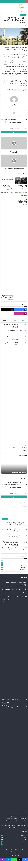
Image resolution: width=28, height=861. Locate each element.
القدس (13, 820)
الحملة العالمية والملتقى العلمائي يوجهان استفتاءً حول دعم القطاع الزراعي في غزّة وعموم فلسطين (10, 542)
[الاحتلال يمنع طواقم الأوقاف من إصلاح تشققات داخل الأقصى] (23, 549)
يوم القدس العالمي (7, 827)
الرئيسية (24, 11)
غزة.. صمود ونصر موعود (13, 446)
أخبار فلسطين (19, 11)
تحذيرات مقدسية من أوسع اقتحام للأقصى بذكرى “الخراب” (7, 186)
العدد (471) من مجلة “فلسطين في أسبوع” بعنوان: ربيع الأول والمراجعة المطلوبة (14, 471)
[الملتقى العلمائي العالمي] (21, 6)
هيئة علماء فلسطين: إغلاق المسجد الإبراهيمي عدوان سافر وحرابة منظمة (21, 186)
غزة (2, 825)
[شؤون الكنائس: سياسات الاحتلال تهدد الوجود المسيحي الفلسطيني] (21, 195)
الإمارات (20, 816)
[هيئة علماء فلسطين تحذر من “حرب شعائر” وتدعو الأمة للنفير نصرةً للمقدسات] (7, 243)
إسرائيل (23, 90)
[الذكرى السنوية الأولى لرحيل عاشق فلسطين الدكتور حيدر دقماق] (14, 598)
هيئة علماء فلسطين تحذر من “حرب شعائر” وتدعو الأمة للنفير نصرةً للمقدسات (7, 296)
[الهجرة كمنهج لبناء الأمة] (14, 708)
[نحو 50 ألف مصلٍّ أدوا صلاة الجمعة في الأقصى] (23, 326)
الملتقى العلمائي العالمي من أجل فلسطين (19, 825)
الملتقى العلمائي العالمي (22, 822)
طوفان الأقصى (7, 825)
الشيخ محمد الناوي (23, 820)
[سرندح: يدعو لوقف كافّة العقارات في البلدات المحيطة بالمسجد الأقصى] (5, 757)
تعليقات (4, 320)
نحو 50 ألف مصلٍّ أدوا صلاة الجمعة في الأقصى (10, 325)
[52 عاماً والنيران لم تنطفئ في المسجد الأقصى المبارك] (23, 530)
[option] (14, 466)
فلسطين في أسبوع (22, 565)
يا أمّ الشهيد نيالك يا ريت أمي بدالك (10, 343)
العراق (17, 820)
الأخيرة (14, 320)
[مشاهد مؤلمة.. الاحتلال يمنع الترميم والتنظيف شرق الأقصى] (23, 536)
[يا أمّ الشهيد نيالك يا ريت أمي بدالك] (23, 393)
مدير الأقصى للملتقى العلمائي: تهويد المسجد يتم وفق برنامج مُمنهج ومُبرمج (16, 523)
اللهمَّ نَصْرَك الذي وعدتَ (13, 331)
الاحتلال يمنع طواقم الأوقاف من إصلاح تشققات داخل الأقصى (9, 548)
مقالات (24, 562)
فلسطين (24, 827)
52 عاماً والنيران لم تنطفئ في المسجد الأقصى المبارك (10, 529)
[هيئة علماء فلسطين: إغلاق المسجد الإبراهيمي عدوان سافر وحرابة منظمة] (21, 180)
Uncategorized (23, 569)
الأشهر (23, 320)
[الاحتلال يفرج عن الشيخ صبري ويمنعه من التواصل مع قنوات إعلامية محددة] (23, 708)
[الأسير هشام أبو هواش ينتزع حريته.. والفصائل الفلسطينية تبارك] (23, 598)
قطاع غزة (19, 827)
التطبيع (16, 90)
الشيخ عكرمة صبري (9, 818)
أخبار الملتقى (23, 567)
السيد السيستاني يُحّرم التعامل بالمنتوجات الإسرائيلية (11, 337)
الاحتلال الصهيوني (14, 816)
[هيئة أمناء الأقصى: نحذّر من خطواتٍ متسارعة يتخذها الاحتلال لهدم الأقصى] (14, 701)
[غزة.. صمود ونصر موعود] (23, 448)
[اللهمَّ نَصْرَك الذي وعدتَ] (23, 332)
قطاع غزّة (14, 827)
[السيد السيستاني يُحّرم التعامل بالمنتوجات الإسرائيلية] (23, 338)
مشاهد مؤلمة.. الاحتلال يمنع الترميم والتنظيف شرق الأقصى (10, 535)
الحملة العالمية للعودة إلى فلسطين (20, 818)
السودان (10, 90)
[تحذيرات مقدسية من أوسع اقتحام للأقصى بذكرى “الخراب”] (7, 180)
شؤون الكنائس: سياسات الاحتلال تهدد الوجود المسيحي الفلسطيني (21, 201)
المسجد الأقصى (7, 820)
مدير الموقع (14, 105)
